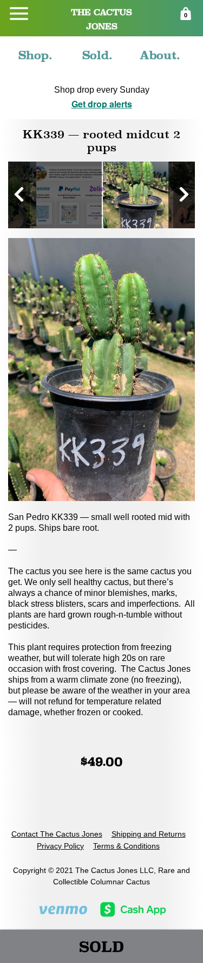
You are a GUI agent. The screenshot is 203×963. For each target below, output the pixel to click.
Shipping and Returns (149, 834)
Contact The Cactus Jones (56, 834)
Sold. (97, 55)
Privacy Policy (60, 846)
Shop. (35, 55)
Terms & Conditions (126, 846)
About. (160, 55)
